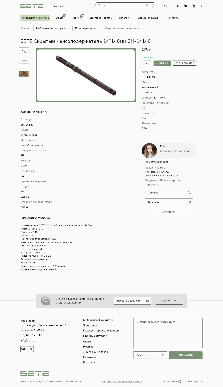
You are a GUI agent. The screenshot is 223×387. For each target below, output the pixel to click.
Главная (24, 28)
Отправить (169, 211)
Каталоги (124, 18)
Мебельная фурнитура (35, 18)
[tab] (24, 51)
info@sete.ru (28, 340)
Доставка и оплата (101, 18)
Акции (60, 17)
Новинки (77, 17)
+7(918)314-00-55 (32, 330)
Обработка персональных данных (122, 381)
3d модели (90, 325)
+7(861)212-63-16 (32, 335)
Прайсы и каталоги (95, 336)
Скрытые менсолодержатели (122, 28)
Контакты (173, 18)
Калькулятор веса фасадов (101, 330)
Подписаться (169, 300)
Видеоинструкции (148, 18)
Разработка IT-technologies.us (183, 381)
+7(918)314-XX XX (161, 173)
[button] (86, 75)
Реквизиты (90, 357)
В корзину (162, 63)
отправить (186, 355)
